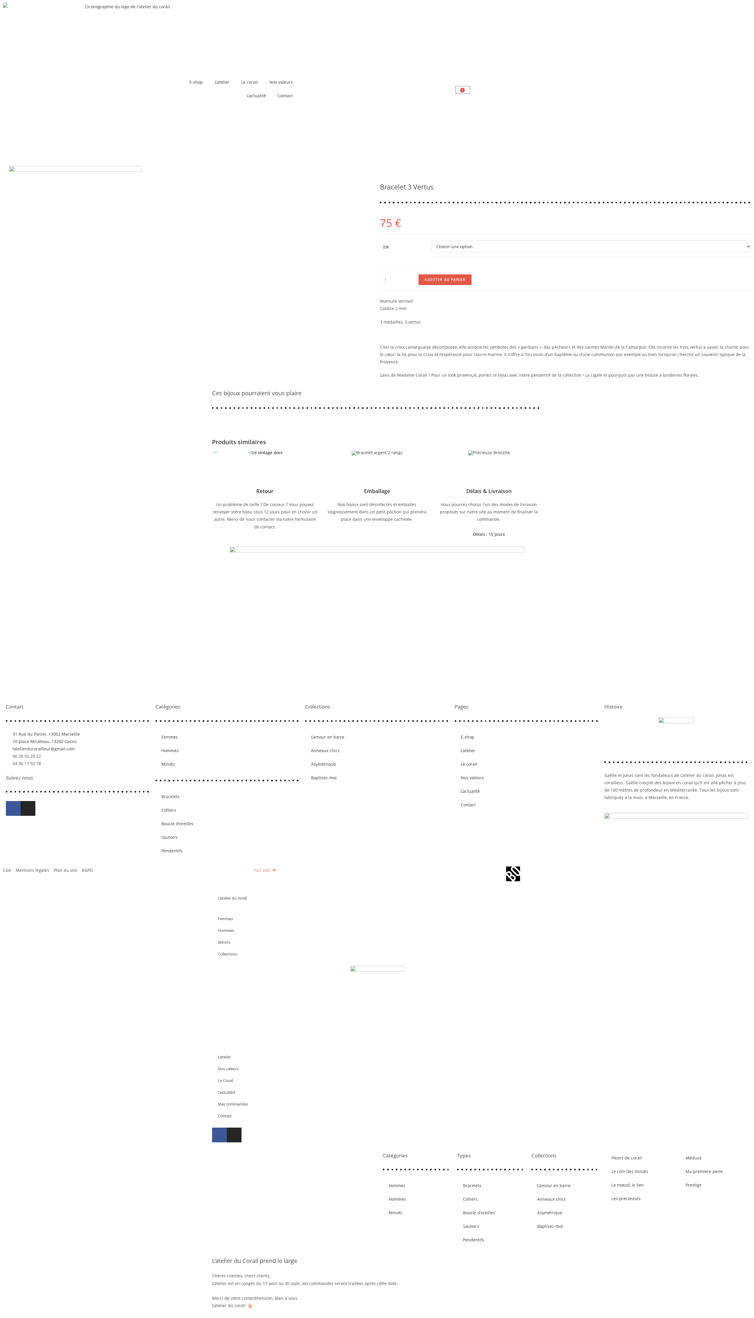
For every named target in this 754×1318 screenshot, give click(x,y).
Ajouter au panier (445, 279)
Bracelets (170, 796)
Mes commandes (233, 1104)
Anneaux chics (325, 750)
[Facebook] (13, 808)
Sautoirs (169, 837)
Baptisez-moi (324, 777)
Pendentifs (172, 851)
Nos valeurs (281, 82)
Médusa (694, 1158)
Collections (227, 954)
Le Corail (225, 1080)
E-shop (196, 82)
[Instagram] (28, 808)
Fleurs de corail (626, 1158)
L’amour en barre (327, 737)
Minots (168, 764)
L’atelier (222, 82)
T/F (386, 247)
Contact (285, 95)
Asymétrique (323, 764)
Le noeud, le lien (627, 1185)
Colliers (168, 810)
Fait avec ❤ (265, 870)
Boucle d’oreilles (177, 823)
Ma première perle (704, 1171)
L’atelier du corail (232, 898)
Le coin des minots (629, 1171)
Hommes (170, 750)
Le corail (249, 82)
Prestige (694, 1185)
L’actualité (256, 95)
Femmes (169, 737)
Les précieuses (626, 1198)
